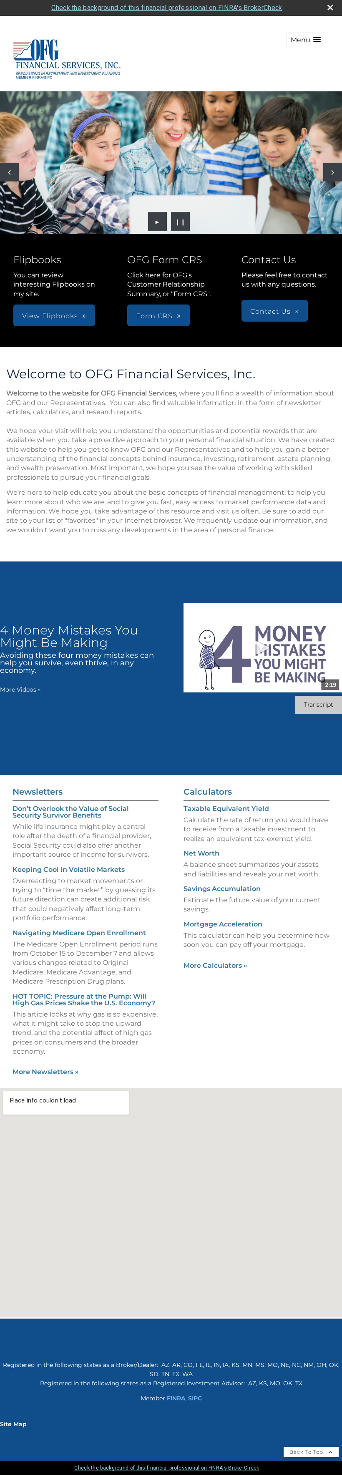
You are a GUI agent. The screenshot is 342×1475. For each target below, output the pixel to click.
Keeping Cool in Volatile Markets (69, 869)
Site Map (13, 1424)
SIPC (195, 1398)
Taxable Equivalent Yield (226, 809)
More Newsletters (46, 1072)
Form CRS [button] (154, 316)
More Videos (20, 689)
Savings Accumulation (222, 889)
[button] (305, 40)
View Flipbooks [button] (50, 316)
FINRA (176, 1398)
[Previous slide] (9, 172)
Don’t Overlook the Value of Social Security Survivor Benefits (71, 812)
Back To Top (307, 1452)
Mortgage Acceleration (223, 924)
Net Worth (201, 853)
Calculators (208, 792)
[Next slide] (332, 172)
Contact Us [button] (270, 311)
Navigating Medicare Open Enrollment (79, 933)
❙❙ (180, 221)
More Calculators (215, 965)
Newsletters (38, 792)
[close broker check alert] (330, 7)
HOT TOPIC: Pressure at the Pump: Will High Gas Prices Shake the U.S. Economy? (84, 999)
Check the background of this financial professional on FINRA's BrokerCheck (166, 8)
